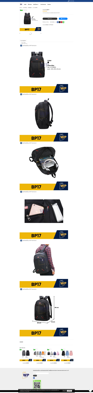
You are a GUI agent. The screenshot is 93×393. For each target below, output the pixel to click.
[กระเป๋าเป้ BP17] (30, 20)
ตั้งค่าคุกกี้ (64, 390)
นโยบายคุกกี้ (27, 391)
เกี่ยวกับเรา (30, 4)
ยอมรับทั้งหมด (69, 390)
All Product (51, 24)
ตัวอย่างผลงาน (43, 4)
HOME (25, 4)
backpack (47, 24)
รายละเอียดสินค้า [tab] (23, 40)
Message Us (63, 18)
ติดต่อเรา (49, 4)
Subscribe (35, 375)
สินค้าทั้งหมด (35, 4)
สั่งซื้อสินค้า (50, 18)
